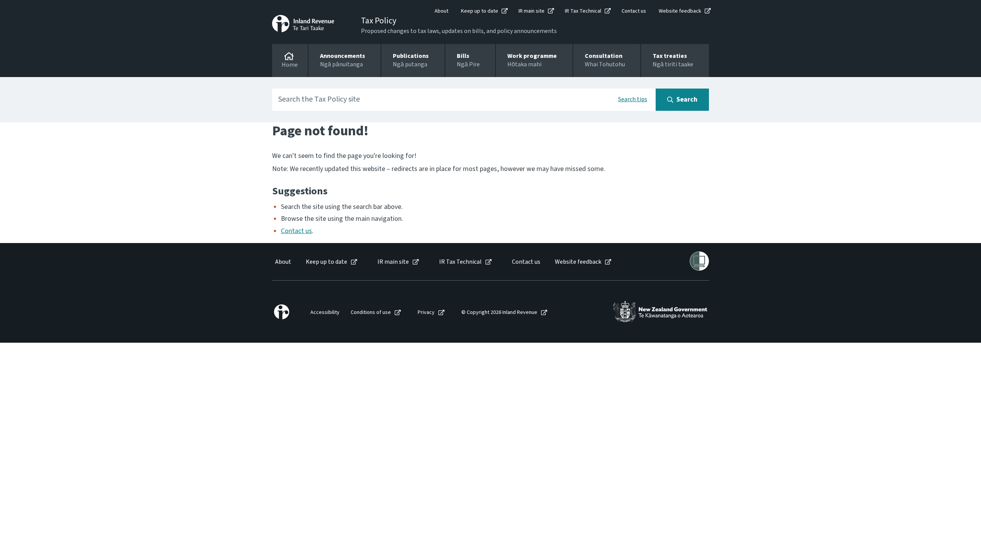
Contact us (634, 11)
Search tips (632, 99)
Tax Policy (378, 21)
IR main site (531, 11)
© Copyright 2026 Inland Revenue (499, 312)
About (441, 11)
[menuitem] (282, 262)
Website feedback (680, 11)
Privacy (426, 312)
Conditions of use (371, 312)
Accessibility (325, 312)
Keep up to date (479, 11)
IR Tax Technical (583, 11)
